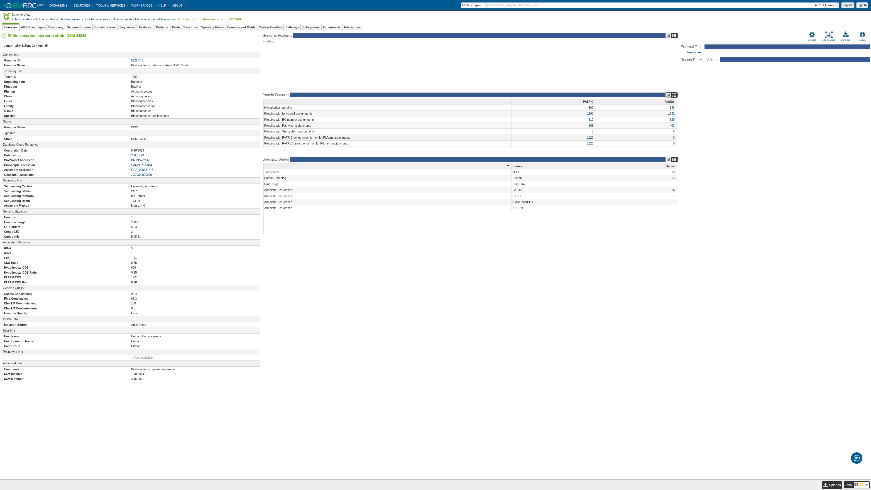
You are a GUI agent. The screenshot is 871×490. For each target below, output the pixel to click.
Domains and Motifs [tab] (241, 27)
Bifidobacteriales (69, 19)
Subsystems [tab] (311, 27)
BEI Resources (691, 52)
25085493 (137, 155)
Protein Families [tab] (270, 27)
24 (673, 190)
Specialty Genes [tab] (212, 27)
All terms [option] (828, 5)
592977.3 (137, 60)
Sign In (862, 5)
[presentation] (486, 5)
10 (673, 172)
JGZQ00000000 (141, 174)
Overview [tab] (10, 27)
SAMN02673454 (141, 165)
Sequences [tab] (127, 27)
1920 (590, 137)
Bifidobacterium (121, 19)
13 (673, 178)
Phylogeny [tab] (55, 27)
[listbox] (474, 5)
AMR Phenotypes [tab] (33, 27)
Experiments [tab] (332, 27)
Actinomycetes (45, 19)
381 (591, 125)
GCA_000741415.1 (143, 170)
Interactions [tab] (352, 27)
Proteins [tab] (162, 27)
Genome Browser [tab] (79, 27)
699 (591, 107)
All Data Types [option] (471, 5)
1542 (671, 113)
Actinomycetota (22, 19)
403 (672, 125)
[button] (60, 5)
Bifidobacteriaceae (96, 19)
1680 (134, 76)
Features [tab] (145, 27)
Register (847, 5)
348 (672, 107)
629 (672, 119)
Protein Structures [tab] (185, 27)
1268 (590, 113)
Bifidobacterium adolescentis (154, 19)
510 (591, 119)
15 (132, 217)
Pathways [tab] (292, 27)
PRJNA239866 (140, 160)
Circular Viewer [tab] (105, 27)
